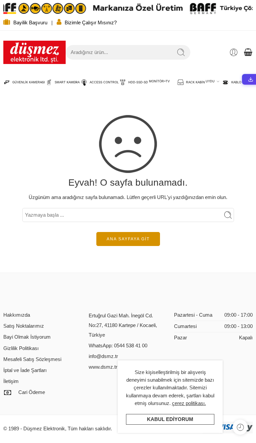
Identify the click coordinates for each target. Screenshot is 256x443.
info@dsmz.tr (103, 356)
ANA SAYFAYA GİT (128, 239)
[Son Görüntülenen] (240, 427)
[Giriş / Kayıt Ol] (233, 52)
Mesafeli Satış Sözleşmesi (32, 359)
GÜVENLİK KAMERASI (25, 82)
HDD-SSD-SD (134, 82)
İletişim (11, 381)
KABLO (233, 82)
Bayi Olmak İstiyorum (27, 337)
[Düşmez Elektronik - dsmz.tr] (34, 52)
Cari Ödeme (31, 392)
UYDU (210, 81)
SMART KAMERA (64, 82)
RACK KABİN (192, 82)
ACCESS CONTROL (101, 82)
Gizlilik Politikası (21, 348)
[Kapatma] (248, 8)
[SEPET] (248, 52)
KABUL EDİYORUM (170, 419)
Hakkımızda (16, 315)
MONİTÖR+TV (159, 81)
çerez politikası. (189, 403)
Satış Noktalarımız (23, 326)
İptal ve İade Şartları (25, 370)
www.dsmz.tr (103, 367)
